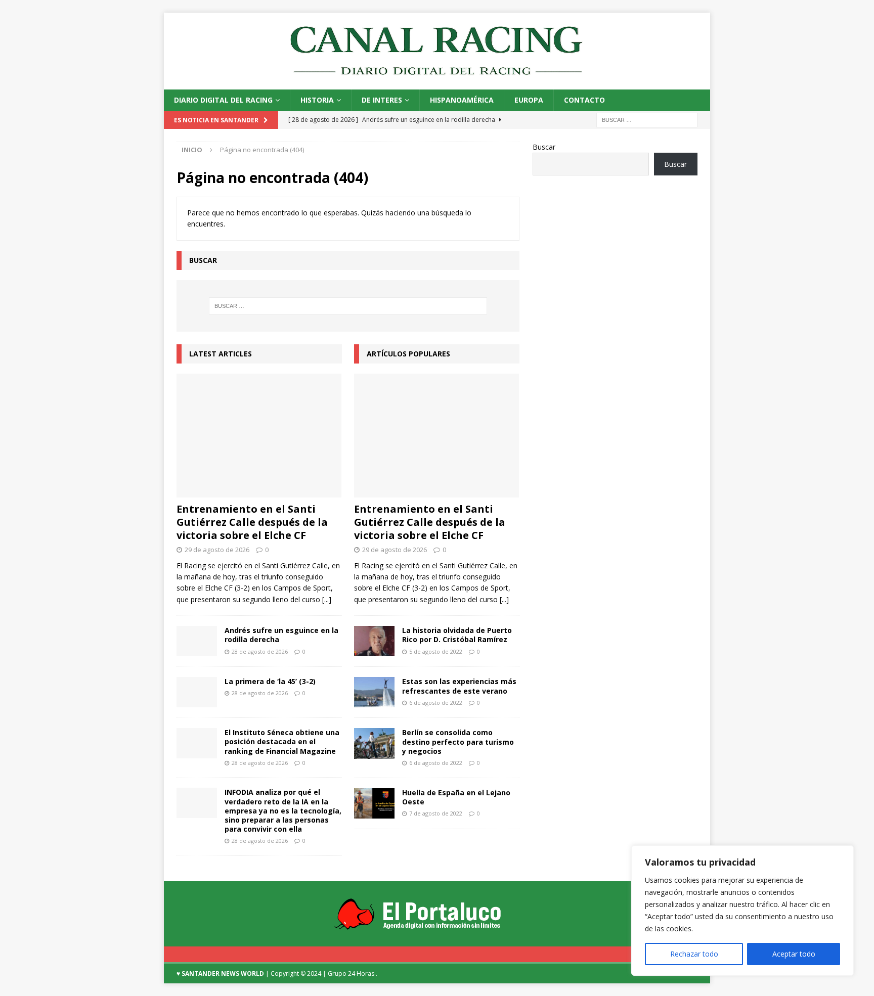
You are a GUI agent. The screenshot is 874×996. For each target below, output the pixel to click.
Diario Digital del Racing (223, 100)
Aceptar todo (793, 954)
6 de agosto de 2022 (435, 702)
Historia (317, 100)
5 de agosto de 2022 (435, 651)
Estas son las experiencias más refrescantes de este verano (459, 685)
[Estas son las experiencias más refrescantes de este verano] (374, 692)
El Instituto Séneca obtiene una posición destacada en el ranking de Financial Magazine (282, 741)
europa (528, 100)
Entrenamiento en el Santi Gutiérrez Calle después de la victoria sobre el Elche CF (252, 522)
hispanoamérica (462, 100)
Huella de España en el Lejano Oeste (456, 797)
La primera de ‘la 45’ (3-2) (270, 681)
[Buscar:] (646, 119)
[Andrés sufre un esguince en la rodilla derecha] (197, 641)
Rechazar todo (694, 954)
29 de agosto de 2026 (217, 549)
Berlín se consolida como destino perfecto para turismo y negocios (458, 741)
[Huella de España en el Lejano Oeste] (374, 803)
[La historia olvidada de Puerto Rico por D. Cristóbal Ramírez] (374, 641)
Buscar (544, 147)
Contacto (584, 100)
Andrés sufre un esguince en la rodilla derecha (281, 634)
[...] (326, 599)
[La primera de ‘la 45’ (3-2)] (197, 692)
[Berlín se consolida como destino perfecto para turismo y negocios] (374, 743)
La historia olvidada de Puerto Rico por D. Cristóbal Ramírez (457, 634)
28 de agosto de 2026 (260, 651)
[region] (742, 910)
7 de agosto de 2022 (435, 813)
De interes (382, 100)
